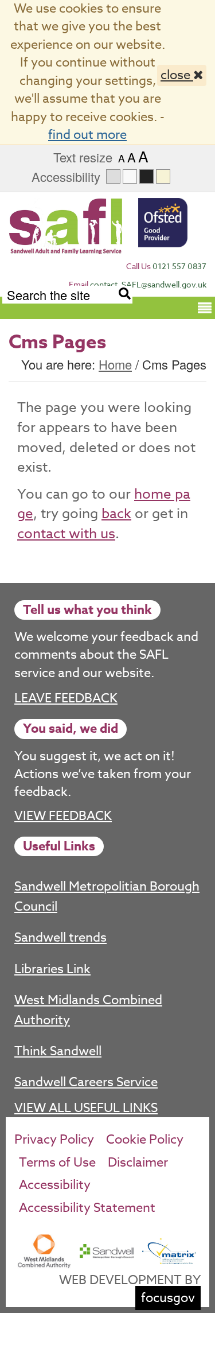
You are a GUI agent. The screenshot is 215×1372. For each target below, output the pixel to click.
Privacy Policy (54, 1139)
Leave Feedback (66, 698)
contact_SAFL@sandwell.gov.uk (148, 284)
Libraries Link (52, 969)
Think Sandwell (57, 1051)
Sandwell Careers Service (86, 1082)
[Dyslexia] (163, 176)
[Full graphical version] (113, 176)
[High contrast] (146, 176)
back (116, 514)
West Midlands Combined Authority (88, 1010)
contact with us (66, 534)
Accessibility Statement (87, 1208)
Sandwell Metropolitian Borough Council (107, 896)
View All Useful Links (86, 1108)
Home (115, 364)
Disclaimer (138, 1162)
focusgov (168, 1298)
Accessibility (55, 1185)
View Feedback (63, 816)
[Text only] (130, 176)
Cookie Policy (144, 1139)
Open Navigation (204, 307)
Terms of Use (57, 1162)
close (177, 75)
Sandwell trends (60, 937)
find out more (87, 135)
